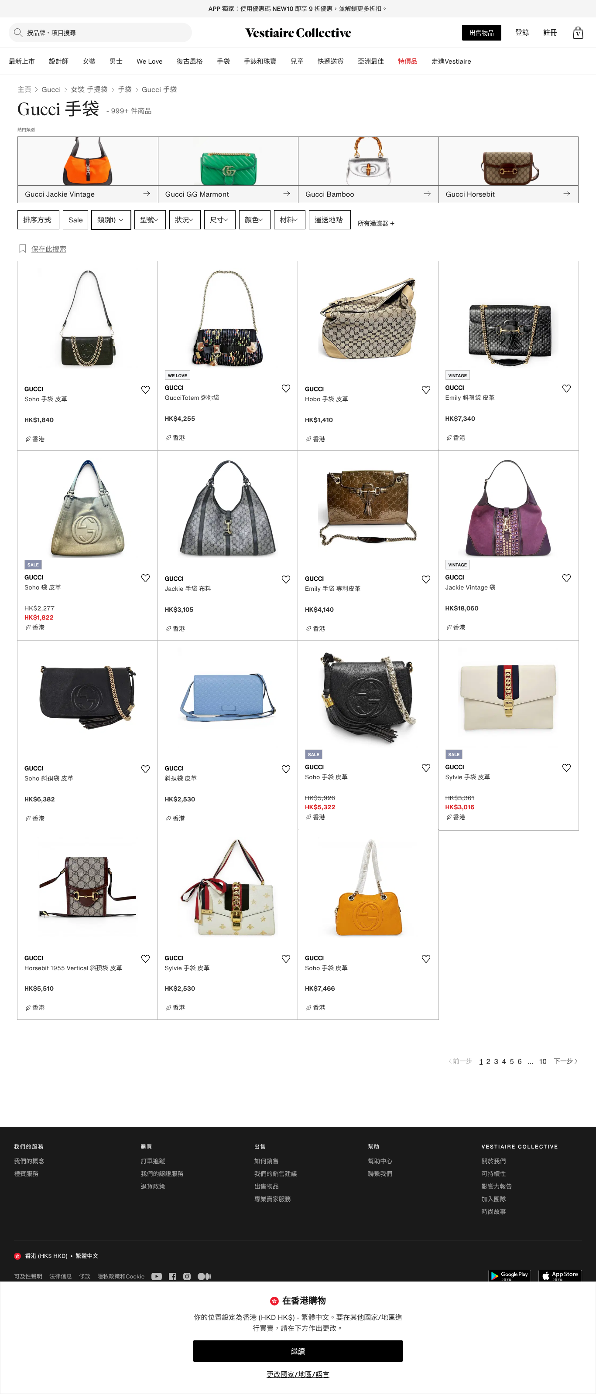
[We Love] (169, 61)
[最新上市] (41, 61)
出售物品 (481, 32)
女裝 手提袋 (89, 89)
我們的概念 (29, 1161)
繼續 (298, 1351)
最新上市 (22, 61)
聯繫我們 (380, 1174)
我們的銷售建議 (275, 1174)
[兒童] (310, 61)
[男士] (129, 61)
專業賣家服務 (272, 1199)
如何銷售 (266, 1161)
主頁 (24, 89)
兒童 (297, 61)
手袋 (125, 89)
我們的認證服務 (161, 1174)
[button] (578, 33)
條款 (84, 1276)
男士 (116, 61)
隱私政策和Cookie (120, 1276)
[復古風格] (209, 61)
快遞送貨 (331, 61)
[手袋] (236, 61)
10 (543, 1061)
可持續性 (494, 1174)
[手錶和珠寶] (283, 61)
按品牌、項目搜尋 (51, 32)
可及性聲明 (28, 1276)
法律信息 (60, 1276)
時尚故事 (494, 1212)
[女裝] (102, 61)
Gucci (51, 89)
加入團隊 (494, 1199)
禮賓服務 (26, 1174)
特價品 (408, 61)
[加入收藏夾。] (145, 390)
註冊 (550, 32)
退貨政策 (152, 1186)
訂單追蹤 (152, 1161)
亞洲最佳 (371, 61)
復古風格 (190, 61)
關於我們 (494, 1161)
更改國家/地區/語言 (298, 1374)
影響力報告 (497, 1186)
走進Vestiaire (451, 61)
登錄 (522, 32)
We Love (150, 61)
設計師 (59, 61)
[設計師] (75, 61)
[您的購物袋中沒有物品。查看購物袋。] (578, 33)
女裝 (89, 61)
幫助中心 (380, 1161)
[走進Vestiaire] (478, 61)
